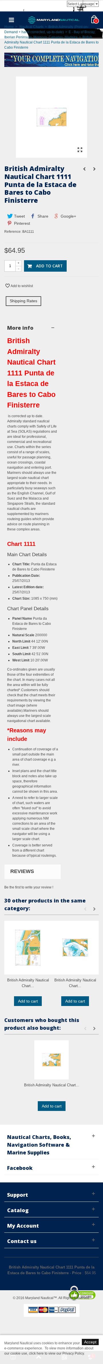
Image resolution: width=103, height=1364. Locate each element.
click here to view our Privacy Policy (56, 1353)
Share (42, 216)
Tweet (19, 216)
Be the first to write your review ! (28, 887)
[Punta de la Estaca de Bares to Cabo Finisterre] (51, 155)
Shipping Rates (23, 301)
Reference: (12, 232)
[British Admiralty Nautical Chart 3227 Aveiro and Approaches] (28, 948)
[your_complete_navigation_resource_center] (51, 59)
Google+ (68, 216)
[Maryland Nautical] (54, 20)
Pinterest (21, 223)
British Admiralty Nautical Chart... (28, 983)
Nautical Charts (31, 27)
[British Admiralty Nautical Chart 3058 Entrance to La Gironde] (75, 948)
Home (9, 27)
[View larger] (80, 150)
